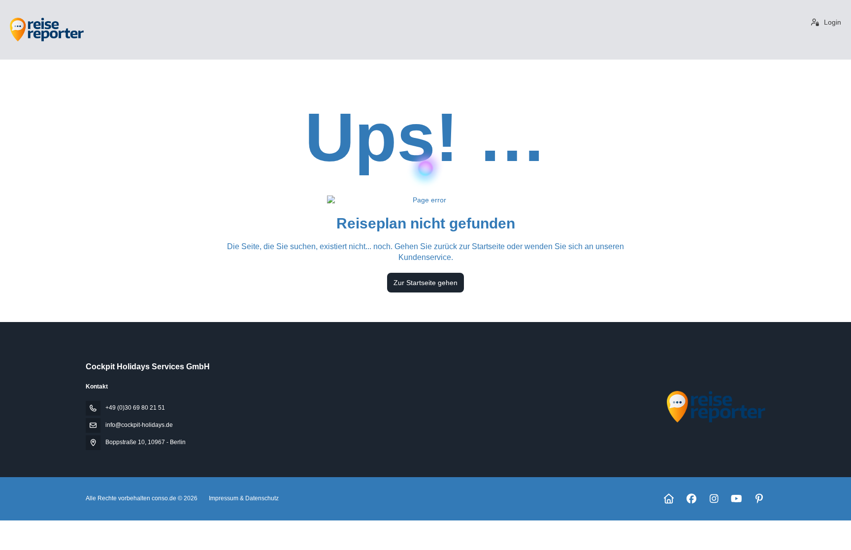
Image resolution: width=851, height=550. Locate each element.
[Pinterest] (759, 498)
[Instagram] (714, 498)
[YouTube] (736, 498)
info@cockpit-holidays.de (139, 424)
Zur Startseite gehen (425, 283)
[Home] (668, 498)
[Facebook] (691, 498)
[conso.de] (715, 406)
